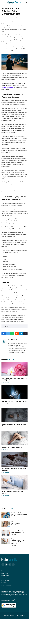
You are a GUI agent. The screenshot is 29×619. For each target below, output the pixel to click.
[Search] (27, 2)
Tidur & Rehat (5, 17)
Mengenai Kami (5, 570)
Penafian (3, 578)
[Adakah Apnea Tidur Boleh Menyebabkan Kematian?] (14, 459)
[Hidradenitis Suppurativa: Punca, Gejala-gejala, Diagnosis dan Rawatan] (5, 524)
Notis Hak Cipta (5, 580)
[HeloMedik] (14, 2)
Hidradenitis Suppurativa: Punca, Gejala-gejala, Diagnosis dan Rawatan (17, 523)
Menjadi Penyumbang (6, 585)
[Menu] (2, 2)
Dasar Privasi (4, 573)
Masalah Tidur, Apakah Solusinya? (11, 447)
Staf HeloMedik (20, 17)
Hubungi (3, 582)
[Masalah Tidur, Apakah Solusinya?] (14, 438)
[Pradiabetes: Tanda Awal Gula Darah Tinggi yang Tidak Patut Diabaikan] (5, 515)
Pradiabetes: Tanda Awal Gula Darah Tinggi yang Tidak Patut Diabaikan (19, 514)
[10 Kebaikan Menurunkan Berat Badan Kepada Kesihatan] (5, 533)
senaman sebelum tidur (7, 87)
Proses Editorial (5, 575)
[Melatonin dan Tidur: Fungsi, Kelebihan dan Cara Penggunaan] (14, 392)
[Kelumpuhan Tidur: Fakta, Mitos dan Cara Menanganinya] (14, 415)
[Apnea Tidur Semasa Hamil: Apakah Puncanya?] (14, 482)
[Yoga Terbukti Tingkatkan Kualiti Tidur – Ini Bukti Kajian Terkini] (14, 369)
